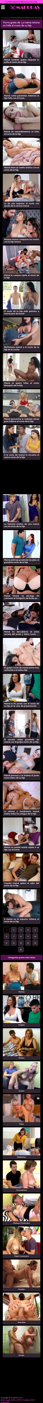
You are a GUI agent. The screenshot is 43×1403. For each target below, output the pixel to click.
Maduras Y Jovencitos (21, 1223)
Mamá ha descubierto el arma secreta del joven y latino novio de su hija (21, 633)
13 (21, 943)
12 (13, 943)
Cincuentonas (21, 1190)
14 (28, 943)
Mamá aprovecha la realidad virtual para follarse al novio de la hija (21, 420)
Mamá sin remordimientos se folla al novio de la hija (21, 132)
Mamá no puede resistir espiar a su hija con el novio (21, 848)
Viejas (21, 1124)
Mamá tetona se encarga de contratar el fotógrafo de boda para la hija (21, 597)
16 (21, 949)
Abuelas (22, 992)
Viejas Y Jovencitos (21, 1256)
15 (35, 943)
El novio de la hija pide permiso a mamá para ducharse (21, 312)
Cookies (26, 1400)
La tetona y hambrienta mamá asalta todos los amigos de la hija (21, 812)
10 (35, 936)
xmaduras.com (17, 1397)
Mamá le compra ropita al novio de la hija (21, 276)
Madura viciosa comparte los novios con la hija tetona (21, 240)
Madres (21, 1058)
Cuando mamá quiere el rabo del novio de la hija (21, 884)
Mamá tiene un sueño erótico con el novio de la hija (21, 168)
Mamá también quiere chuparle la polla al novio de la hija (21, 61)
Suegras (21, 1025)
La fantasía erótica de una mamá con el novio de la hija (21, 525)
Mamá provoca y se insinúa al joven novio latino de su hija (21, 776)
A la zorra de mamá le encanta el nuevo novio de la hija (21, 456)
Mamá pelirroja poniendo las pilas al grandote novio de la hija (21, 561)
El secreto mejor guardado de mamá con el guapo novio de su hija (21, 740)
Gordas (21, 1355)
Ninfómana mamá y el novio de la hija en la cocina (21, 348)
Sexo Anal (21, 1322)
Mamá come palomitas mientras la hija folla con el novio (21, 96)
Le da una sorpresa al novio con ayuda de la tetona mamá (21, 204)
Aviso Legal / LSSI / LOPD (11, 1400)
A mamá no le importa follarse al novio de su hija (21, 920)
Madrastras (21, 1157)
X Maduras (5, 18)
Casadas (21, 1289)
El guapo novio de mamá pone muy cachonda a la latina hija (21, 668)
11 (6, 943)
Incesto (21, 1091)
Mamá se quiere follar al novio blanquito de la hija (21, 384)
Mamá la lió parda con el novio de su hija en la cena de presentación (21, 704)
